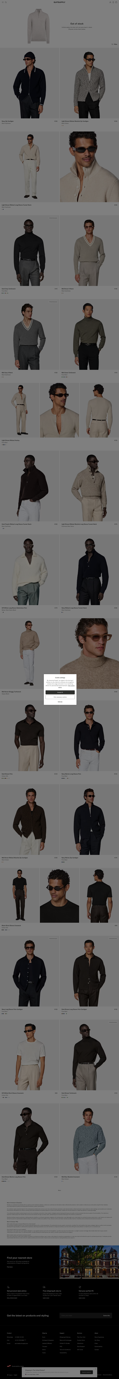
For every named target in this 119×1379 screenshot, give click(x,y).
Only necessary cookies (60, 697)
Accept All (60, 692)
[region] (60, 689)
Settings (60, 701)
